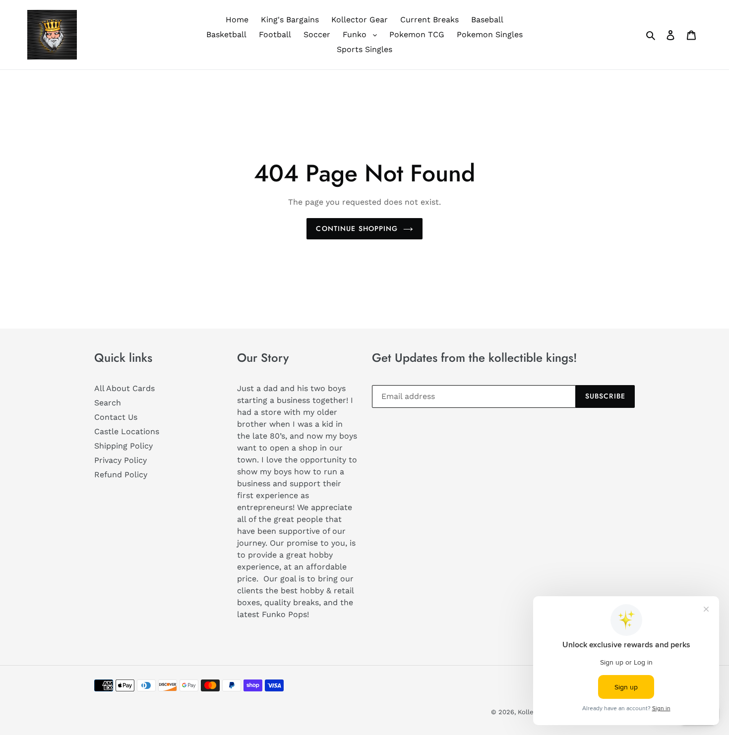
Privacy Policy (120, 460)
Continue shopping (357, 228)
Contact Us (115, 417)
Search (107, 402)
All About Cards (124, 388)
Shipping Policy (123, 446)
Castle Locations (126, 431)
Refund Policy (120, 474)
